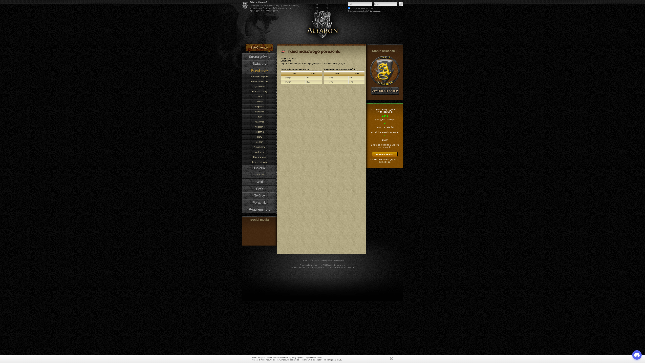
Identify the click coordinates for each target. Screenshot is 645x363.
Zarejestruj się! (376, 11)
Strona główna (259, 56)
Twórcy (259, 195)
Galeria (259, 168)
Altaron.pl (307, 260)
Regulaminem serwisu (314, 358)
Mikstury (259, 142)
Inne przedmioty (259, 162)
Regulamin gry (259, 209)
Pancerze (259, 112)
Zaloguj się (401, 4)
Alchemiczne (259, 147)
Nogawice (259, 107)
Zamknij (391, 358)
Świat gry (259, 63)
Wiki (259, 182)
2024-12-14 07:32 (389, 160)
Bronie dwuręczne (259, 81)
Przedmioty (259, 70)
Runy (259, 137)
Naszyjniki (259, 122)
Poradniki (259, 202)
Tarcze (259, 96)
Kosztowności (259, 157)
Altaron (322, 22)
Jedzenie (259, 152)
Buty (259, 117)
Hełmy (260, 101)
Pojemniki (259, 132)
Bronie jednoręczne (260, 76)
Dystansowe (259, 86)
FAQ (259, 189)
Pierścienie (259, 127)
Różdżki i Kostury (259, 91)
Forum (259, 175)
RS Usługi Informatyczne (334, 265)
